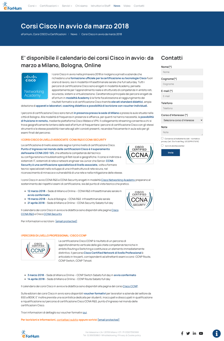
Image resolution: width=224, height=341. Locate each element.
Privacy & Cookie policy (129, 335)
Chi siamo (81, 6)
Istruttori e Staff (100, 6)
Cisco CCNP (130, 286)
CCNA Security (53, 214)
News (117, 6)
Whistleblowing (109, 335)
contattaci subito (67, 319)
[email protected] (66, 221)
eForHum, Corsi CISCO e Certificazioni (43, 34)
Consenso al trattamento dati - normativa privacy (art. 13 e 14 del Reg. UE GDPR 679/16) (180, 140)
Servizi (66, 6)
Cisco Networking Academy (118, 180)
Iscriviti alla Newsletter (174, 146)
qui (85, 312)
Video (127, 6)
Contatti (139, 6)
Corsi (31, 6)
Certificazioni (48, 6)
